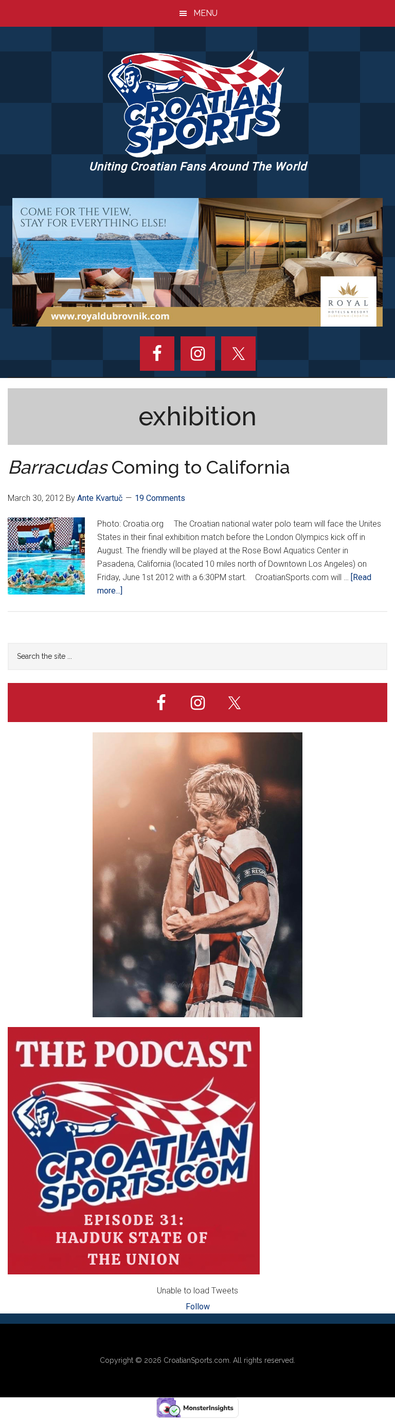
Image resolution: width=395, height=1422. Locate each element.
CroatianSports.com (196, 1360)
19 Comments (160, 498)
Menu (205, 13)
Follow (198, 1306)
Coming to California (149, 467)
